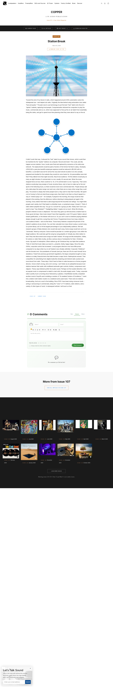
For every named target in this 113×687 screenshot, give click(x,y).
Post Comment (78, 345)
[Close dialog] (30, 668)
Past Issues (62, 28)
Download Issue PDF (81, 28)
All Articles (47, 28)
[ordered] (48, 330)
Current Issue (31, 28)
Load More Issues (56, 471)
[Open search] (101, 3)
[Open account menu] (105, 3)
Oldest (82, 314)
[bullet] (50, 330)
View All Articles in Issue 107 (56, 387)
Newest (77, 314)
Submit (28, 682)
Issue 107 (32, 296)
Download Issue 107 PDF (57, 49)
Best (72, 314)
